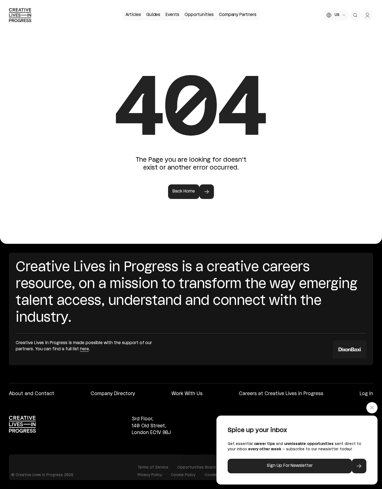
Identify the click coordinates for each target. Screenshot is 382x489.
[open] (355, 15)
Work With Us (186, 394)
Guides (153, 15)
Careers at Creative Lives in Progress (281, 394)
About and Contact (31, 394)
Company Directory (113, 394)
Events (172, 15)
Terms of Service (153, 467)
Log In (366, 394)
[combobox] (335, 15)
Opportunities (199, 15)
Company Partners (237, 15)
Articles (133, 15)
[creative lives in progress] (20, 15)
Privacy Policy (150, 475)
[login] (367, 15)
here (84, 349)
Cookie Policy (183, 475)
